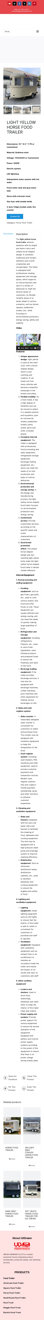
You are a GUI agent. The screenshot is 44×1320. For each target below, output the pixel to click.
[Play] (19, 348)
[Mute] (35, 348)
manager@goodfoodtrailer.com (22, 11)
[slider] (26, 348)
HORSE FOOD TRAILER (11, 1148)
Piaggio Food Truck (12, 1307)
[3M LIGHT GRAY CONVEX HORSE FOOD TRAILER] (32, 1125)
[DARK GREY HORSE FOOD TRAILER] (12, 1189)
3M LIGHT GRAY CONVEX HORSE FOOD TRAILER (31, 1152)
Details (13, 1159)
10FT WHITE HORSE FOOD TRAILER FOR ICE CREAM (31, 1215)
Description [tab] (8, 234)
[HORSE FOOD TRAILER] (12, 1125)
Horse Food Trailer (24, 223)
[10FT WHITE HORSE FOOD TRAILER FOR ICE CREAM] (32, 1189)
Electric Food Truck (12, 1312)
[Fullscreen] (38, 348)
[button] (28, 340)
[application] (28, 340)
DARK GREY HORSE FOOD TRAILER (11, 1213)
